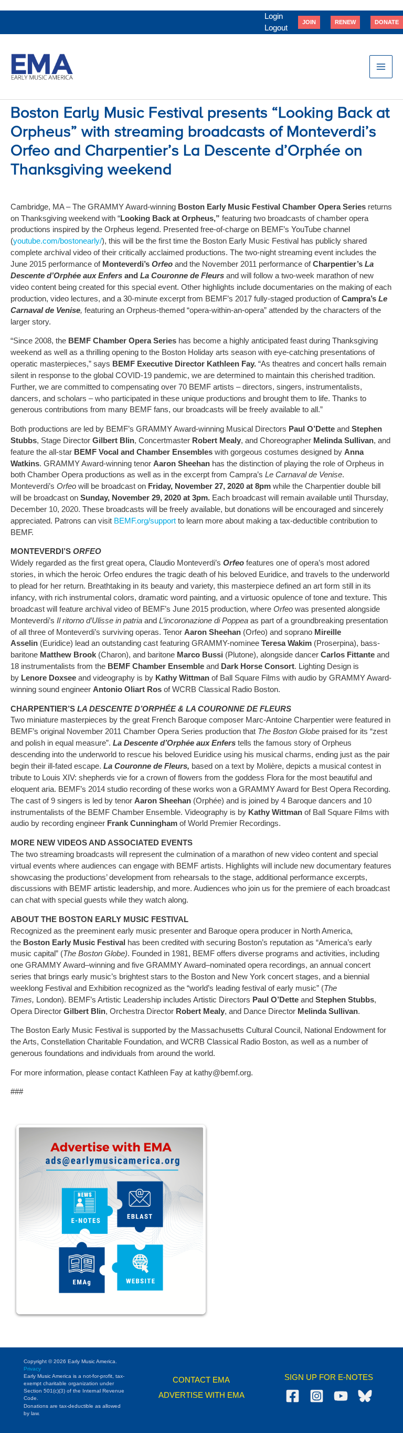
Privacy (32, 1369)
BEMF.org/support (145, 521)
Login (273, 16)
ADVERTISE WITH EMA (201, 1395)
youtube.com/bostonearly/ (57, 241)
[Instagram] (317, 1396)
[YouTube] (341, 1396)
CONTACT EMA (201, 1380)
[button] (309, 22)
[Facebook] (292, 1396)
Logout (276, 28)
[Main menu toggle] (381, 66)
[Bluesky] (365, 1396)
